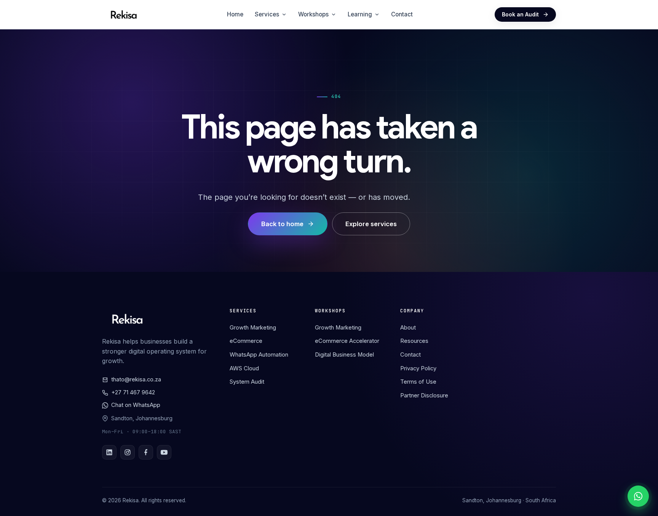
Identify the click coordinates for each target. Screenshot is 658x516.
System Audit (247, 381)
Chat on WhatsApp (135, 405)
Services (267, 14)
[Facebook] (146, 452)
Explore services (371, 224)
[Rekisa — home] (123, 14)
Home (235, 14)
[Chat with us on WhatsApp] (638, 496)
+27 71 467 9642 (133, 392)
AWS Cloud (244, 368)
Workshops (313, 14)
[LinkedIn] (109, 452)
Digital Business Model (344, 354)
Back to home (282, 224)
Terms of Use (418, 381)
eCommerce (246, 341)
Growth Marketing (253, 327)
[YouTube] (164, 452)
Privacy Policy (418, 368)
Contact (402, 14)
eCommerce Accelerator (347, 341)
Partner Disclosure (424, 395)
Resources (414, 341)
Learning (360, 14)
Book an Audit (520, 14)
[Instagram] (127, 452)
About (408, 327)
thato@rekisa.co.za (136, 379)
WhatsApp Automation (259, 354)
